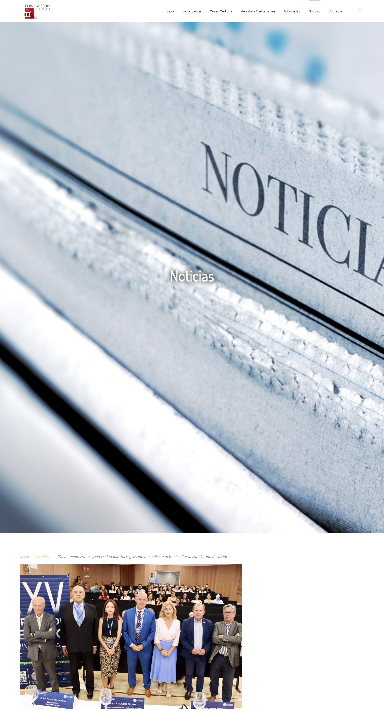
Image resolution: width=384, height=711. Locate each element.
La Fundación (192, 11)
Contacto (335, 11)
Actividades (292, 11)
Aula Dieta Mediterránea (258, 11)
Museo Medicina (221, 11)
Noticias (314, 11)
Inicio (170, 11)
